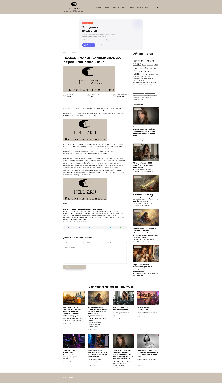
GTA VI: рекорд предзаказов (143, 308)
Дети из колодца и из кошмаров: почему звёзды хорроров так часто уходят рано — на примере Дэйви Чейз (144, 131)
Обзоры (116, 7)
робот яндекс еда (148, 84)
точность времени (150, 88)
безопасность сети (145, 76)
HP (141, 68)
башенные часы (136, 76)
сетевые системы (154, 86)
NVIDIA (136, 71)
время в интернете (148, 78)
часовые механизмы (150, 93)
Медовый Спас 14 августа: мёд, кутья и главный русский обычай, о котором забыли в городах (72, 311)
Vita (145, 74)
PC (142, 71)
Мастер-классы (142, 7)
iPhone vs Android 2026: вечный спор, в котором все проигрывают (144, 165)
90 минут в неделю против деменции (121, 308)
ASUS (144, 65)
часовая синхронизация (138, 93)
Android (149, 60)
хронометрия (151, 91)
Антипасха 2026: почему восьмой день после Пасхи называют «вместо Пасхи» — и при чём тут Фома (145, 198)
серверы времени (137, 86)
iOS (145, 68)
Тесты (123, 7)
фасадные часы (143, 91)
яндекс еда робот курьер (138, 97)
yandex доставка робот (152, 74)
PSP (151, 71)
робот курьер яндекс (152, 82)
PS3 (145, 71)
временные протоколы (138, 78)
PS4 (148, 71)
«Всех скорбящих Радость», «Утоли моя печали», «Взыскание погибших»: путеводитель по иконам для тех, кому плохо (145, 233)
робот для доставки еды (138, 80)
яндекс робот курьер (150, 97)
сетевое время (145, 86)
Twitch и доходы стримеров (70, 351)
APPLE (137, 64)
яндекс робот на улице (138, 99)
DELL (156, 65)
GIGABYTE (136, 68)
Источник (66, 203)
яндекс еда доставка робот (150, 95)
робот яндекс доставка (138, 84)
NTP (148, 68)
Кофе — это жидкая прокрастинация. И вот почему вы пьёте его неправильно (142, 268)
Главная (98, 7)
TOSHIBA (137, 74)
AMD (140, 61)
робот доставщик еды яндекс (140, 82)
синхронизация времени (139, 88)
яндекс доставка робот (138, 95)
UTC (143, 74)
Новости (107, 7)
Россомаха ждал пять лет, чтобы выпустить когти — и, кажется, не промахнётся (97, 353)
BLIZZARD (150, 65)
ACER (135, 61)
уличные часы (136, 91)
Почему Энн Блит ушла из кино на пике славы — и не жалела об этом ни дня (147, 353)
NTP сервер (153, 68)
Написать (90, 45)
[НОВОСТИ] (146, 123)
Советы (131, 7)
